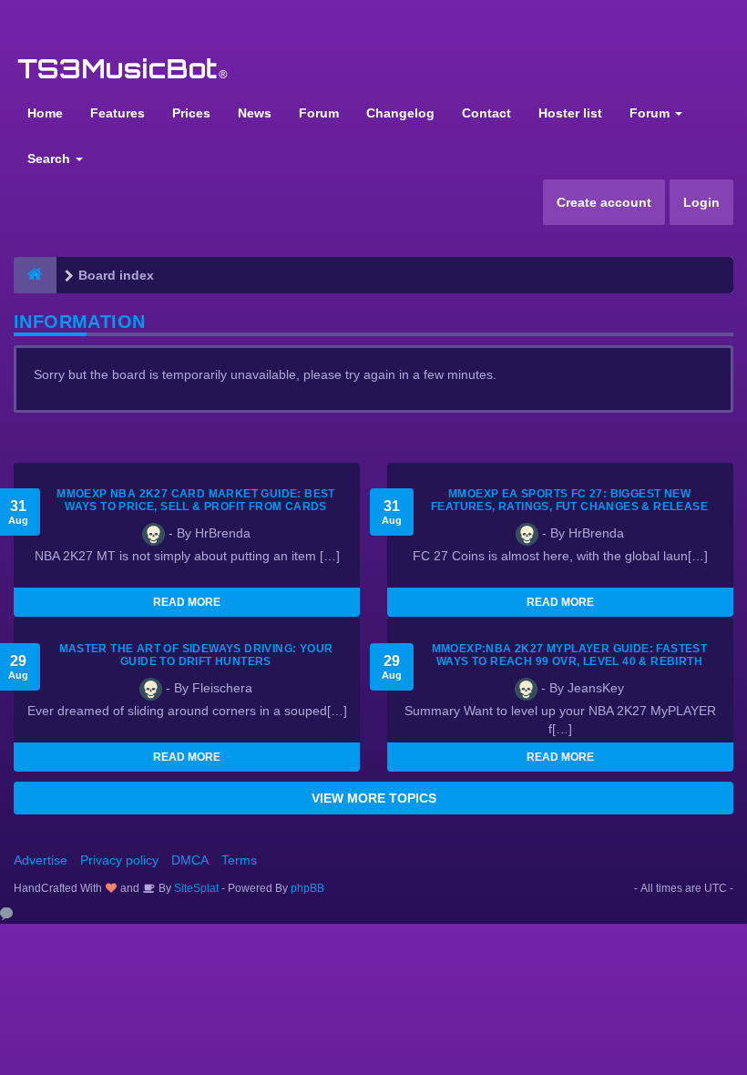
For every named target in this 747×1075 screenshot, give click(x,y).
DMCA (190, 860)
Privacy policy (119, 860)
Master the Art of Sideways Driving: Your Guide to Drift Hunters (196, 655)
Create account (604, 202)
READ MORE (186, 602)
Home (45, 113)
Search (50, 158)
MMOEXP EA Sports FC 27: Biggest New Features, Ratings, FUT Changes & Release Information (569, 506)
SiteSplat (195, 888)
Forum (319, 113)
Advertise (40, 860)
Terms (239, 860)
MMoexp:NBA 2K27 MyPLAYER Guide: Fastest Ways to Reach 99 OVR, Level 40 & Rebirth (570, 655)
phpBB (307, 888)
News (254, 113)
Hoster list (570, 113)
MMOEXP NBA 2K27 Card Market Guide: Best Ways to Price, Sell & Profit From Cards (195, 500)
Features (117, 113)
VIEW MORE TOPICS (374, 798)
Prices (191, 113)
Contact (486, 113)
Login (701, 202)
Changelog (400, 113)
